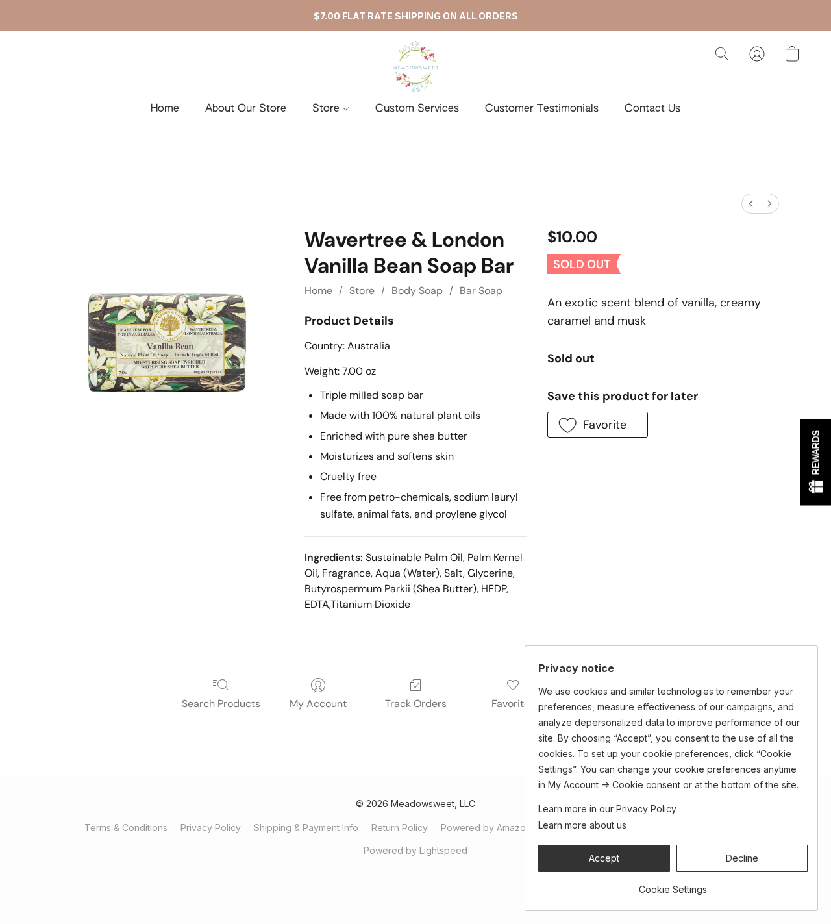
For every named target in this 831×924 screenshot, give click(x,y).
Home (165, 109)
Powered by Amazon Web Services (517, 827)
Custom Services (417, 109)
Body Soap (417, 290)
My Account (318, 703)
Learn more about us (582, 824)
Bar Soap (481, 290)
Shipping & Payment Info (306, 827)
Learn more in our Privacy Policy (607, 808)
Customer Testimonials (542, 109)
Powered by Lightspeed (415, 850)
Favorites (513, 703)
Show (815, 462)
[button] (415, 67)
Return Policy (399, 827)
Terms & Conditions (125, 827)
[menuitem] (751, 203)
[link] (673, 884)
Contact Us (652, 109)
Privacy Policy (210, 827)
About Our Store (245, 109)
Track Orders (416, 703)
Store (327, 109)
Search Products (221, 703)
